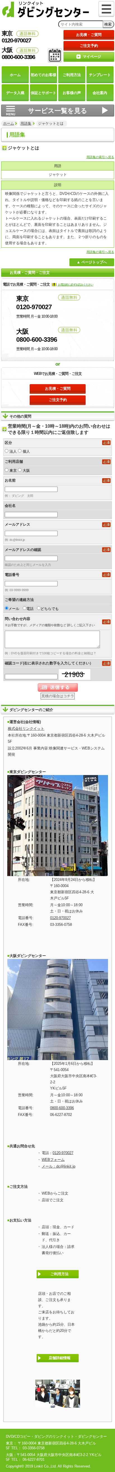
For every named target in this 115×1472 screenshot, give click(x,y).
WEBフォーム (53, 1159)
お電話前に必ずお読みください (75, 284)
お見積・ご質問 (89, 35)
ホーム (8, 123)
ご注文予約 (89, 46)
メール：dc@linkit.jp (58, 1166)
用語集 (25, 123)
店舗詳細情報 (60, 1358)
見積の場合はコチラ (57, 696)
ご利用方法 (59, 1274)
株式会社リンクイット (26, 728)
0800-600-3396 (62, 1108)
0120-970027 (60, 918)
